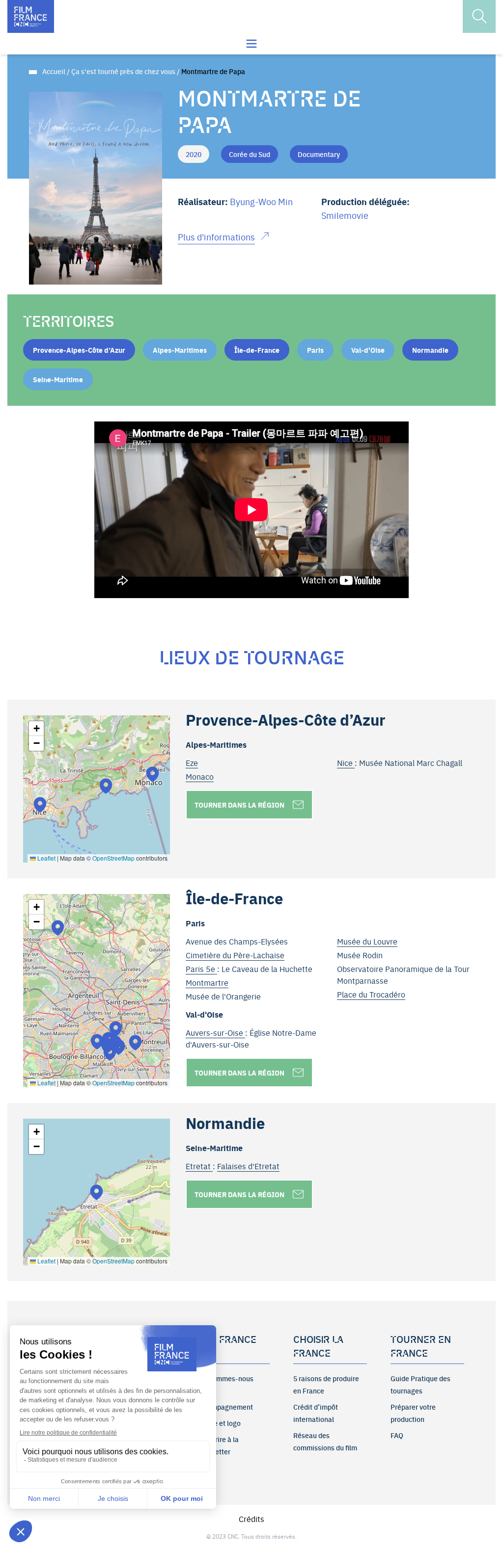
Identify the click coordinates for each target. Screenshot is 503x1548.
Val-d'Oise (368, 350)
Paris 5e (201, 968)
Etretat (199, 1165)
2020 (193, 154)
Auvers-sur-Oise (215, 1032)
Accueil (53, 71)
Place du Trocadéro (371, 994)
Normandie (430, 350)
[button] (106, 786)
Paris (315, 350)
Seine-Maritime (58, 379)
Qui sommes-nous (224, 1378)
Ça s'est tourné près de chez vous (123, 71)
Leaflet (46, 858)
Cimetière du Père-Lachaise (235, 954)
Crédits (251, 1518)
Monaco (200, 776)
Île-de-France (256, 350)
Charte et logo (218, 1423)
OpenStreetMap (113, 858)
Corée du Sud (249, 154)
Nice (346, 762)
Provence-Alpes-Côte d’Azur (79, 350)
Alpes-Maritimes (180, 350)
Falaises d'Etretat (248, 1165)
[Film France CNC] (30, 16)
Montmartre (207, 982)
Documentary (319, 154)
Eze (192, 762)
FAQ (397, 1435)
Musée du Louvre (367, 941)
